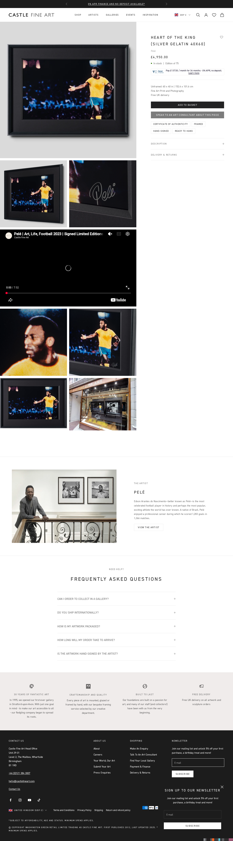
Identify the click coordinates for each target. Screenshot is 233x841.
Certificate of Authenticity (170, 124)
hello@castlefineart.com (22, 781)
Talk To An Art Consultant (143, 754)
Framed (198, 124)
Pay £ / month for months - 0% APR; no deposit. (194, 71)
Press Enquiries (102, 772)
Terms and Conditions (63, 810)
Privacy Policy (84, 810)
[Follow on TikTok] (39, 800)
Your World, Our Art (104, 760)
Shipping (98, 810)
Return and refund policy (118, 810)
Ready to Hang (184, 131)
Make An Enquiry (139, 748)
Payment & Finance (140, 766)
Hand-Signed (161, 131)
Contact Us (14, 788)
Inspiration (150, 14)
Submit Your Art (102, 766)
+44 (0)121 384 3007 (19, 773)
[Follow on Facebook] (10, 800)
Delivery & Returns (140, 772)
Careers (98, 754)
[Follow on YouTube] (29, 800)
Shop (78, 14)
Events (130, 14)
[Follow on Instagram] (20, 800)
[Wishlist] (221, 37)
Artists (93, 14)
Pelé (153, 50)
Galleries (112, 14)
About (97, 748)
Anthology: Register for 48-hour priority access (116, 4)
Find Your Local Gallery (142, 760)
